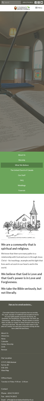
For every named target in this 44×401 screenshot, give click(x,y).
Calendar (4, 341)
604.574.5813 (28, 2)
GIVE (3, 347)
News (3, 339)
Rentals (4, 350)
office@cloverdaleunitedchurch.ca (20, 400)
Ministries (5, 336)
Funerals (21, 190)
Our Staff (21, 175)
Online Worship (7, 344)
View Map (5, 370)
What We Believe (22, 165)
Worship (21, 160)
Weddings (22, 185)
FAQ (22, 180)
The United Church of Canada (21, 170)
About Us (21, 155)
